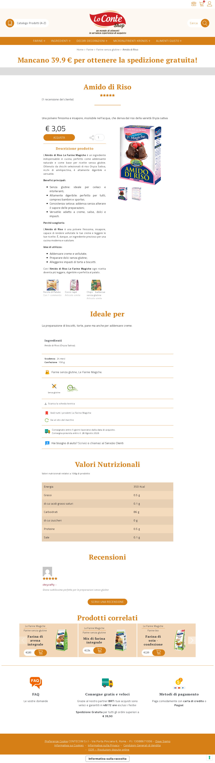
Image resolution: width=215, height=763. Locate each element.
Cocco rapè (71, 292)
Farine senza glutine (108, 49)
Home (80, 49)
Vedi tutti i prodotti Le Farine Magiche (70, 412)
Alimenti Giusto (167, 41)
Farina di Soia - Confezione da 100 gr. (153, 642)
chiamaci (95, 443)
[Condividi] (91, 137)
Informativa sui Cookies (69, 745)
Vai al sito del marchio (62, 420)
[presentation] (23, 640)
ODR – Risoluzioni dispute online (108, 749)
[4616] (99, 650)
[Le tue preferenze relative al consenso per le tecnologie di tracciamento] (209, 757)
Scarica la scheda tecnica (61, 403)
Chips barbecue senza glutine (96, 293)
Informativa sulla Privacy (103, 745)
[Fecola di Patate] (52, 285)
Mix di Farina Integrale (94, 640)
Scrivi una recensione (107, 602)
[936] (158, 652)
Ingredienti (59, 41)
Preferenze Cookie (56, 741)
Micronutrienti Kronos (130, 41)
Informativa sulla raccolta (108, 758)
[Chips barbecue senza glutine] (96, 285)
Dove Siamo (162, 741)
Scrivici (82, 443)
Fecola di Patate (52, 292)
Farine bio (153, 630)
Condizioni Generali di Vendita (142, 745)
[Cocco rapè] (74, 285)
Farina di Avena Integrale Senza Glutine (35, 642)
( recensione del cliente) (58, 99)
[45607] (40, 652)
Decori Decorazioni (90, 41)
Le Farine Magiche (90, 372)
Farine (38, 41)
